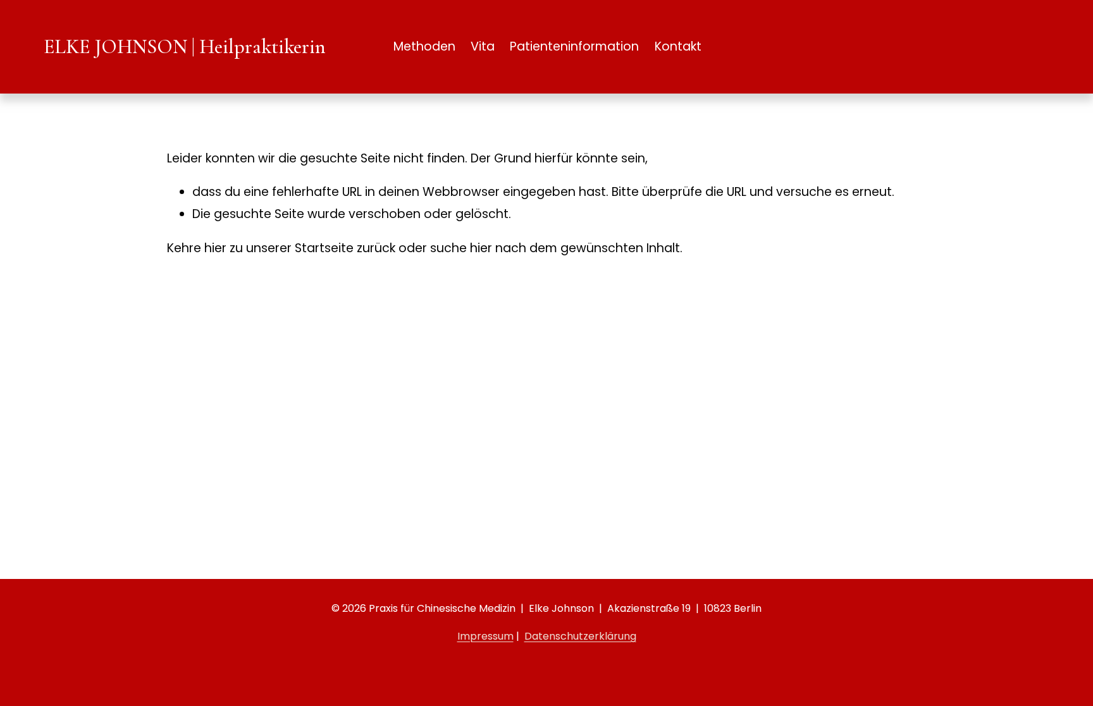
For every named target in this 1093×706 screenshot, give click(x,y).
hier (215, 248)
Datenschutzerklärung (580, 636)
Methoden (424, 46)
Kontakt (678, 46)
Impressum (485, 636)
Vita (483, 46)
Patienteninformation (574, 46)
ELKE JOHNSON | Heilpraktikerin (185, 46)
